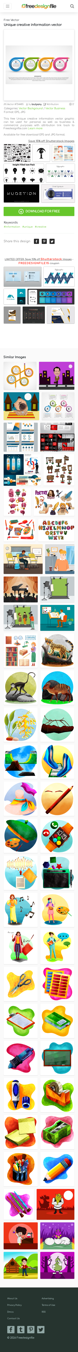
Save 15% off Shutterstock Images (51, 141)
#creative (40, 227)
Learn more (35, 128)
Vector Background (31, 108)
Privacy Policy (14, 1305)
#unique (27, 227)
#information (12, 227)
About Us (12, 1298)
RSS (44, 1312)
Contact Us (13, 1318)
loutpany (37, 104)
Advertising (48, 1298)
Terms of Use (48, 1305)
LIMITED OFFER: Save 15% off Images (38, 259)
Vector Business (55, 108)
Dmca (10, 1312)
